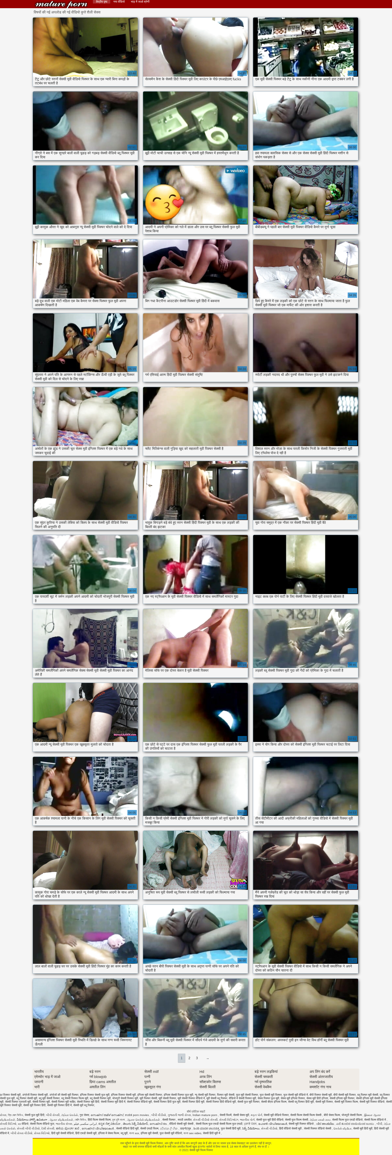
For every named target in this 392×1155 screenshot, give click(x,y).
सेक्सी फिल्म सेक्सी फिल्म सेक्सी (306, 1115)
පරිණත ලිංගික (169, 1128)
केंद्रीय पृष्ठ (101, 1)
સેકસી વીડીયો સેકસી (205, 1119)
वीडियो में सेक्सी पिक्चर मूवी (242, 1098)
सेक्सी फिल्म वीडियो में (375, 1119)
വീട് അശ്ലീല (325, 1123)
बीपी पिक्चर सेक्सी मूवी (321, 1094)
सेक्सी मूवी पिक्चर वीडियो (372, 1101)
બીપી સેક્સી (53, 1115)
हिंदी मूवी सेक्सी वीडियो (62, 1133)
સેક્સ (3, 1115)
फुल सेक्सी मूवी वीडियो (171, 1133)
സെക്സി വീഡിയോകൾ (98, 1128)
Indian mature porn (205, 1115)
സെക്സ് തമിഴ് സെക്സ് (107, 1115)
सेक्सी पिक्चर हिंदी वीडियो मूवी (221, 1101)
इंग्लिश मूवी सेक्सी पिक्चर (149, 1094)
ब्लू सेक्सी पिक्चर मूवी (100, 1098)
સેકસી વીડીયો (269, 1128)
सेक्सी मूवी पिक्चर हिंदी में (59, 1105)
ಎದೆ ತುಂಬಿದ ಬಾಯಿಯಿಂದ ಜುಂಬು (355, 1123)
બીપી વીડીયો (158, 1115)
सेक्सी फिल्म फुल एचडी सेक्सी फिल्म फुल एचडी (219, 1123)
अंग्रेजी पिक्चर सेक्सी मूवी (35, 1094)
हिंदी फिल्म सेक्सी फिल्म (99, 1119)
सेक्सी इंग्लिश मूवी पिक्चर (342, 1098)
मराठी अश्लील (185, 1119)
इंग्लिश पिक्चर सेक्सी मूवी (123, 1094)
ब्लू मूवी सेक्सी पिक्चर (49, 1098)
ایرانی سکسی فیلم (85, 1123)
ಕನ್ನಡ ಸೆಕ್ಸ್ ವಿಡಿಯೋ (109, 1123)
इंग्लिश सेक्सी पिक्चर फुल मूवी (178, 1094)
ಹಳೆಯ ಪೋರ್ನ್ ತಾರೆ (68, 1128)
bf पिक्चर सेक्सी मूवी (10, 1094)
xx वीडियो (23, 1123)
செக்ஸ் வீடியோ (343, 1128)
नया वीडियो (119, 1)
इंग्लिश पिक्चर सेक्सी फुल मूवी (94, 1094)
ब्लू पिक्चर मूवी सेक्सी (367, 1094)
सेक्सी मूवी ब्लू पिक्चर (83, 1105)
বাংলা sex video (192, 1133)
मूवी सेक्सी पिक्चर (167, 1098)
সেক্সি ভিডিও (80, 1119)
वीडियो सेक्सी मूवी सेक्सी (181, 1123)
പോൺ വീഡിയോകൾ (272, 1123)
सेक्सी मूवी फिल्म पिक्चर (61, 4)
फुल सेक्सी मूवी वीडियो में (295, 1094)
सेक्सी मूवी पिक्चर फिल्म (346, 1101)
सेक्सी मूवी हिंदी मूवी (362, 1128)
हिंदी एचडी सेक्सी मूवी (86, 1133)
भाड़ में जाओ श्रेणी (140, 1)
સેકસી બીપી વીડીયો (28, 1128)
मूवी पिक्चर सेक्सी (148, 1098)
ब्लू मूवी (124, 1133)
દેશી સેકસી (47, 1128)
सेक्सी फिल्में (226, 1115)
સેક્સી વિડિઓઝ (228, 1119)
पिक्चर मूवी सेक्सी (225, 1094)
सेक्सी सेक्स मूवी (241, 1115)
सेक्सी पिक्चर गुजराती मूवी (18, 1101)
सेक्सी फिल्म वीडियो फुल (42, 1123)
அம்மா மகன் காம (320, 1119)
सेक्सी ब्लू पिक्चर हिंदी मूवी (301, 1101)
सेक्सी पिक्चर (169, 1119)
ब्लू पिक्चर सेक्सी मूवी (26, 1098)
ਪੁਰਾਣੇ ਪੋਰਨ (250, 1123)
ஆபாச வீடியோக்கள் (61, 1119)
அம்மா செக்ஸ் (69, 1115)
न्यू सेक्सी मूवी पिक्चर (205, 1094)
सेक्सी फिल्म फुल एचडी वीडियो (347, 1119)
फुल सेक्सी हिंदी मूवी (231, 1128)
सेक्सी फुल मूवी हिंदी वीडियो (269, 1119)
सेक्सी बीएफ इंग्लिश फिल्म (273, 1101)
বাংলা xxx (134, 1133)
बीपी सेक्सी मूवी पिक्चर (344, 1094)
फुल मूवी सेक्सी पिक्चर (247, 1094)
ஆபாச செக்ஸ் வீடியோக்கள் (144, 1119)
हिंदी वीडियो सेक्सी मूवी (290, 1128)
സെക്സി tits (159, 1123)
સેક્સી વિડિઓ (8, 1123)
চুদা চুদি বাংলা (119, 1119)
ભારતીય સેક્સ (64, 1123)
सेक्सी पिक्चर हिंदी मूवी (193, 1101)
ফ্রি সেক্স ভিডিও (15, 1115)
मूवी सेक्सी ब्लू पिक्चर (216, 1098)
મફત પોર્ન (256, 1115)
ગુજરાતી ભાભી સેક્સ (179, 1115)
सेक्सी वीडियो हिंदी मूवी (127, 1128)
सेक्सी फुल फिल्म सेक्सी (296, 1119)
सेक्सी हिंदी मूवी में (212, 1133)
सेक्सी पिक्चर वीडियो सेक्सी (318, 1128)
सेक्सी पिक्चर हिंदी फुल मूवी (167, 1101)
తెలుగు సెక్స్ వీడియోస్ (135, 1123)
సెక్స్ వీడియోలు (250, 1128)
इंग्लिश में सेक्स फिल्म (108, 1133)
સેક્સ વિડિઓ (42, 1133)
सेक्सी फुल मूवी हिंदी (34, 1115)
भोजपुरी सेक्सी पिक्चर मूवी (125, 1098)
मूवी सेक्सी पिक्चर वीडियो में (191, 1098)
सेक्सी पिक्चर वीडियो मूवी (139, 1101)
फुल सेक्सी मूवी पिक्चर (271, 1094)
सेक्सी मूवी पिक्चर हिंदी (34, 1105)
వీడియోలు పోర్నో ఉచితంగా (32, 1119)
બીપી (379, 1123)
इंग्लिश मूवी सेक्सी (149, 1133)
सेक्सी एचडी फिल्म (149, 1128)
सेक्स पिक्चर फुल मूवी (268, 1098)
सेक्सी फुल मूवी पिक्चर (248, 1101)
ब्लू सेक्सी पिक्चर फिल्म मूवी (74, 1098)
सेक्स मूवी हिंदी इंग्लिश (317, 1098)
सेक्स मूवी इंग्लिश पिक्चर (293, 1098)
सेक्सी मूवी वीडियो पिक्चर (276, 1115)
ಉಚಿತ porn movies (137, 1115)
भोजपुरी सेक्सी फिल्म (352, 1115)
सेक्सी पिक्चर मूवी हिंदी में (113, 1101)
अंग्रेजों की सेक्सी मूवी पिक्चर (63, 1094)
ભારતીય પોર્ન (247, 1119)
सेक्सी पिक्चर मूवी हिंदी (88, 1101)
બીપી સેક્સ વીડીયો (21, 1133)
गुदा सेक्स (84, 1115)
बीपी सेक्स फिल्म (332, 1115)
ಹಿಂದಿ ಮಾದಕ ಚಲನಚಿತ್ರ (206, 1128)
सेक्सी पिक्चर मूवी (41, 1101)
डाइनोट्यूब (186, 1128)
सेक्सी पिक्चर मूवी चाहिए (63, 1101)
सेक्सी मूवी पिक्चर (324, 1101)
